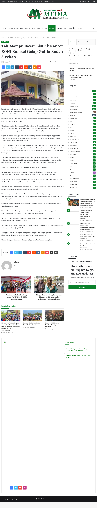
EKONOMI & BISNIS (25, 28)
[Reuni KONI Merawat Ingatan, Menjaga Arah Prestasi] (54, 315)
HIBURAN (73, 154)
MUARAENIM (74, 148)
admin (6, 62)
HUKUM (33, 28)
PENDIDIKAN (59, 28)
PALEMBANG (73, 91)
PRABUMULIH (74, 163)
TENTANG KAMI (49, 1)
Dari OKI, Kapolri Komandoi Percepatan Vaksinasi (87, 237)
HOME (4, 1)
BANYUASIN (73, 142)
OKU (71, 175)
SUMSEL (16, 28)
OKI (71, 127)
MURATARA (73, 181)
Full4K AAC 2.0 (73, 63)
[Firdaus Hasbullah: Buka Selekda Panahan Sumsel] (32, 315)
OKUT (71, 169)
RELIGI (72, 133)
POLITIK (72, 124)
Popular (80, 42)
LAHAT (72, 160)
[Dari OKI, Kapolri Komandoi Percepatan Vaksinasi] (73, 237)
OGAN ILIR (73, 136)
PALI (71, 166)
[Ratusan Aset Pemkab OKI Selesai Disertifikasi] (73, 246)
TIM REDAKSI (38, 1)
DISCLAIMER (29, 1)
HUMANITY (45, 28)
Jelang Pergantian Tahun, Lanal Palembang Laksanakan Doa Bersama (86, 214)
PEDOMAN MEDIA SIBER (15, 1)
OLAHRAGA (52, 28)
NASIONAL (10, 28)
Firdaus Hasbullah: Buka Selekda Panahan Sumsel (31, 324)
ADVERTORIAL (68, 28)
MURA (72, 157)
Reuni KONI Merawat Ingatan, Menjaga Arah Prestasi (53, 324)
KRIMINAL (73, 100)
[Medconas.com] (48, 14)
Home (4, 37)
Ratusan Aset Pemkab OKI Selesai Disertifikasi (87, 246)
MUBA (72, 130)
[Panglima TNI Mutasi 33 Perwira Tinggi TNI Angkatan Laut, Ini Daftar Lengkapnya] (73, 202)
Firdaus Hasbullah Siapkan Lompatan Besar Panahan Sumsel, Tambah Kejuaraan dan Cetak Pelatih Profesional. (10, 326)
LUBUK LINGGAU (75, 184)
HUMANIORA (74, 109)
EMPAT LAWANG (75, 178)
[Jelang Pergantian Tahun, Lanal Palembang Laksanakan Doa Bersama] (73, 213)
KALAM (38, 28)
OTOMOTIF (73, 187)
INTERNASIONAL (75, 151)
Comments (90, 42)
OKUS (71, 121)
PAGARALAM (73, 145)
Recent (72, 42)
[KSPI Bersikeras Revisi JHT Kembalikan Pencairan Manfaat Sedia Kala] (73, 226)
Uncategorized (74, 97)
